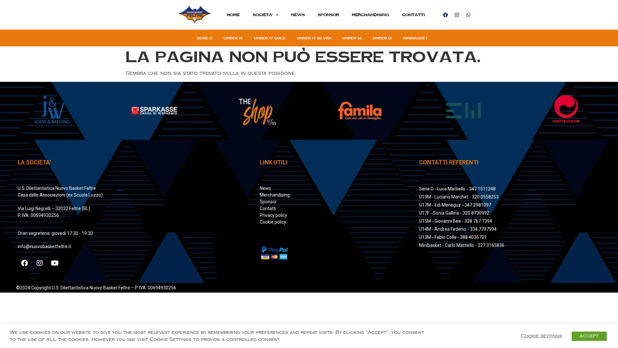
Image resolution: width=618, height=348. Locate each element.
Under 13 (382, 38)
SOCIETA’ (263, 14)
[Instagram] (457, 15)
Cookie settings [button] (541, 336)
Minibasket (415, 38)
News (298, 14)
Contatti (413, 14)
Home (233, 14)
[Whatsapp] (468, 15)
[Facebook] (445, 15)
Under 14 (351, 38)
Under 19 (233, 38)
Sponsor (328, 14)
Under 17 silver (314, 38)
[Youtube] (54, 263)
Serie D (204, 38)
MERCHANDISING (370, 14)
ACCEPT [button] (589, 336)
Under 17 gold (270, 38)
